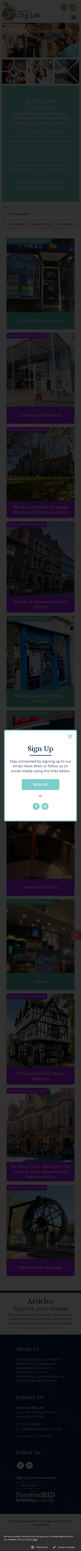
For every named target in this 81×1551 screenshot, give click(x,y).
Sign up (40, 784)
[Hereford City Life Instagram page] (44, 806)
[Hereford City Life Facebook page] (36, 806)
